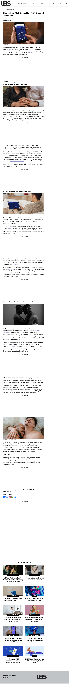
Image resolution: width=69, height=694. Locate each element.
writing (42, 272)
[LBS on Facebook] (58, 3)
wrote (9, 228)
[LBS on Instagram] (61, 3)
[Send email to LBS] (66, 3)
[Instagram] (9, 497)
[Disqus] (23, 541)
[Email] (12, 497)
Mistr (10, 49)
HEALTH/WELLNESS (11, 9)
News (33, 3)
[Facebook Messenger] (15, 497)
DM (5, 19)
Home (4, 9)
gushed (10, 269)
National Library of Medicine (17, 161)
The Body (13, 346)
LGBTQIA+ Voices (22, 3)
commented (16, 264)
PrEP (17, 51)
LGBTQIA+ (31, 53)
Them (20, 387)
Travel (41, 3)
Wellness (51, 3)
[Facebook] (4, 497)
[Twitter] (7, 497)
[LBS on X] (64, 3)
